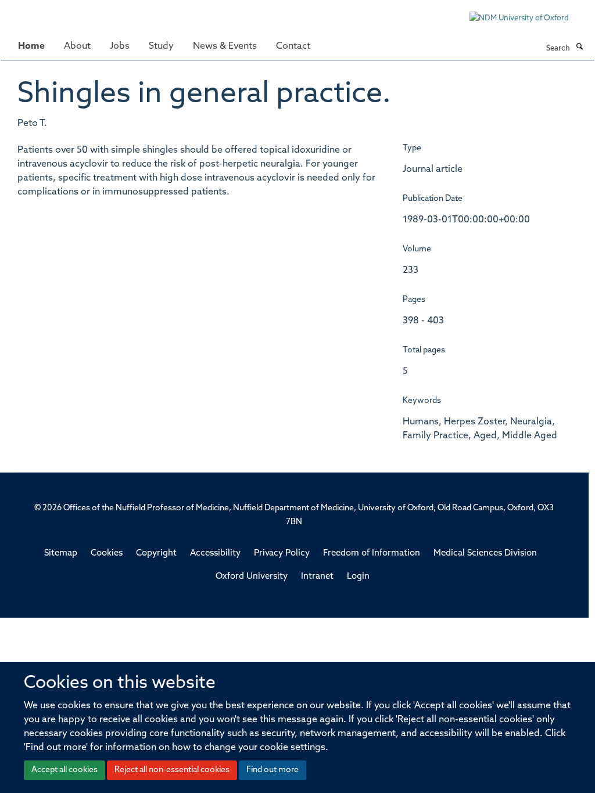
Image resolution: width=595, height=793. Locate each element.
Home (31, 46)
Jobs (120, 46)
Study (161, 46)
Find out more (272, 770)
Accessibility (215, 553)
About (77, 46)
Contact (293, 46)
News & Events (225, 46)
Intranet (317, 576)
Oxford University (252, 576)
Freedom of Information (371, 553)
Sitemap (60, 553)
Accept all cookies (64, 770)
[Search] (579, 47)
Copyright (156, 553)
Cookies (107, 553)
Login (358, 576)
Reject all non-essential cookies (172, 770)
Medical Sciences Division (485, 553)
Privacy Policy (282, 553)
